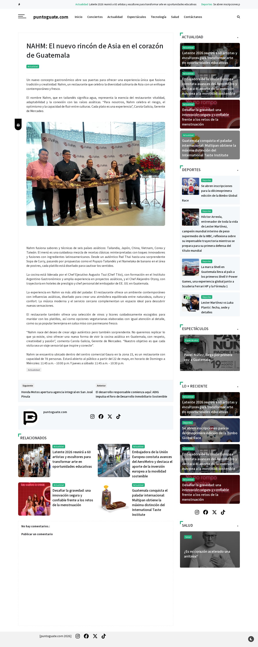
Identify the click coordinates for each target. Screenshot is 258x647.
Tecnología (158, 17)
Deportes (191, 4)
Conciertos (95, 17)
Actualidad (66, 4)
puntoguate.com (55, 412)
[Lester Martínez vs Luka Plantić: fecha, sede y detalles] (190, 302)
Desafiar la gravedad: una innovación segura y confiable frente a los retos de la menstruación (205, 117)
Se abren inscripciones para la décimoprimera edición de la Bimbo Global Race (209, 433)
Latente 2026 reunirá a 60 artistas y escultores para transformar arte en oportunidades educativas (127, 4)
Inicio (78, 17)
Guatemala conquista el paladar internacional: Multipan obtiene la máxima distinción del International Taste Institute (209, 147)
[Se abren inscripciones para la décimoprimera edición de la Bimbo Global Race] (190, 186)
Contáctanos (193, 17)
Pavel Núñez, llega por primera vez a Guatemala (208, 357)
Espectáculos (136, 17)
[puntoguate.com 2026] (56, 636)
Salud (175, 17)
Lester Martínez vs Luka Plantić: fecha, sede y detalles (217, 307)
